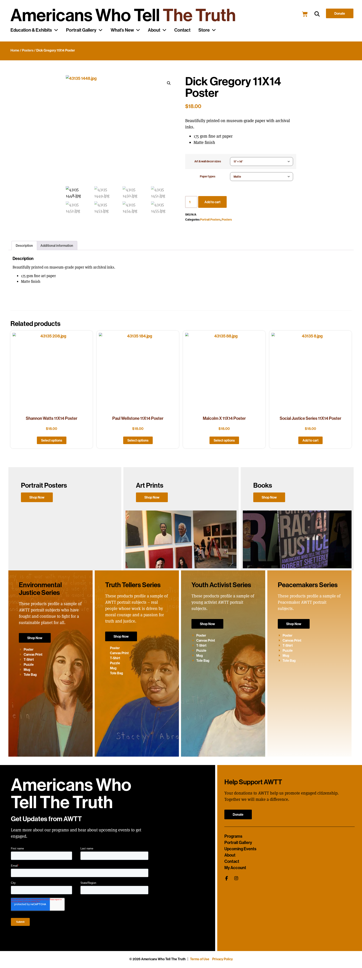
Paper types (207, 176)
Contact (182, 30)
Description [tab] (24, 245)
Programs (233, 836)
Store (204, 30)
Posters (28, 50)
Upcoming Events (240, 849)
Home (14, 50)
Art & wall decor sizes (207, 161)
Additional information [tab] (56, 245)
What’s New (122, 30)
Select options (51, 440)
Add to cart (212, 202)
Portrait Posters (210, 219)
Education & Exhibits (31, 30)
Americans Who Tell (123, 15)
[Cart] (305, 14)
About (154, 30)
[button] (317, 14)
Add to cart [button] (310, 440)
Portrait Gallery (81, 30)
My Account (235, 868)
